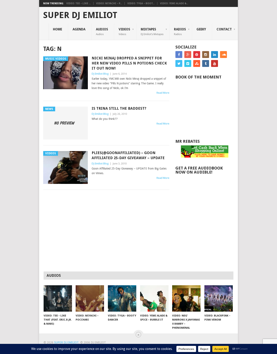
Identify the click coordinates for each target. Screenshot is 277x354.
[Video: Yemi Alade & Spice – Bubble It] (154, 298)
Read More (163, 92)
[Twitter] (178, 63)
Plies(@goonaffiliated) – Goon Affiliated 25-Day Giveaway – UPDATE (128, 155)
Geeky (201, 29)
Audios (102, 31)
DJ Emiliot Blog (100, 73)
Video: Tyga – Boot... (141, 3)
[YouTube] (214, 63)
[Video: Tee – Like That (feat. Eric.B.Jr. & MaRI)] (58, 298)
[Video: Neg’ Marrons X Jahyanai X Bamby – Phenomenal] (186, 298)
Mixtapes (152, 31)
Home (57, 29)
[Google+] (187, 54)
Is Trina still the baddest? (119, 108)
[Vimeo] (187, 63)
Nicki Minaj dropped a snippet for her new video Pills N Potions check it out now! (129, 63)
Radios (180, 31)
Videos (124, 31)
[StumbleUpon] (196, 63)
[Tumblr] (205, 63)
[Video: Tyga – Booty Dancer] (122, 298)
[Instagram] (205, 54)
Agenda (79, 29)
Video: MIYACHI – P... (109, 3)
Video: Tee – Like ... (78, 3)
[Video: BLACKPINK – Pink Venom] (218, 298)
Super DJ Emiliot (80, 15)
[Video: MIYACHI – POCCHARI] (90, 298)
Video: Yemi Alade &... (174, 3)
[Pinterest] (196, 54)
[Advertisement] (205, 239)
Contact (224, 29)
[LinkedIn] (214, 54)
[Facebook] (178, 54)
